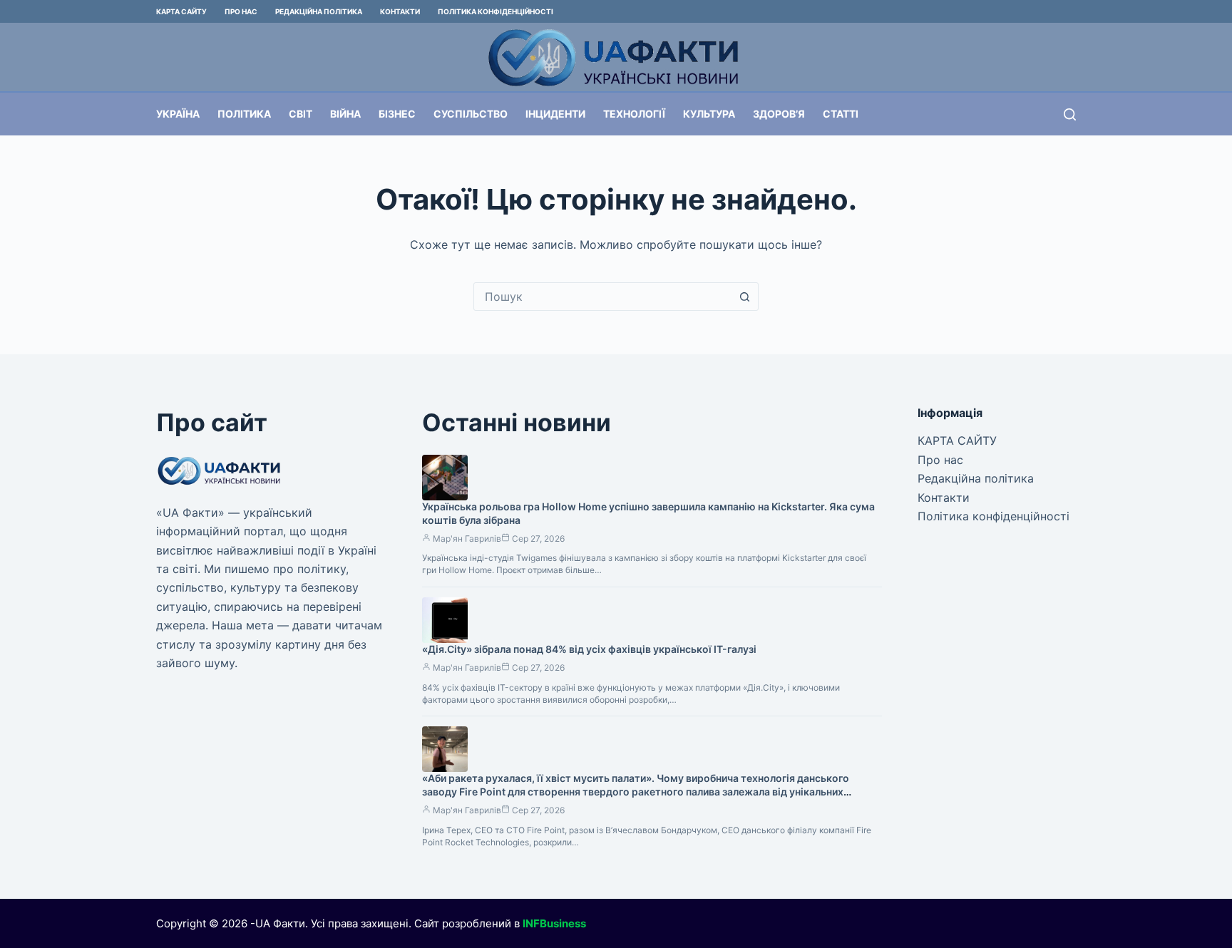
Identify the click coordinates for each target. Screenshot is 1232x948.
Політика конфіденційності (495, 11)
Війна (345, 114)
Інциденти (555, 114)
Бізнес (397, 114)
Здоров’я (779, 114)
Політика (244, 114)
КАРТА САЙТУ (181, 11)
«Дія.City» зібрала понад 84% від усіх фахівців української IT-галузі (589, 649)
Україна (178, 114)
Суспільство (470, 114)
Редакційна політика (318, 11)
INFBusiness (554, 923)
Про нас (241, 11)
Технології (634, 114)
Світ (300, 114)
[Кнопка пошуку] (744, 296)
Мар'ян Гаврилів (467, 538)
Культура (709, 114)
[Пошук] (1070, 114)
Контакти (400, 11)
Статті (840, 114)
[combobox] (602, 296)
